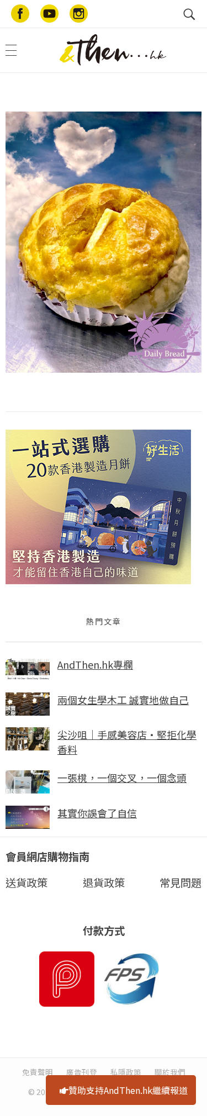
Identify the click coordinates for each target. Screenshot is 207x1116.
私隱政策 (125, 1071)
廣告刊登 (81, 1071)
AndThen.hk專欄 (95, 664)
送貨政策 (26, 882)
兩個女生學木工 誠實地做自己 (123, 699)
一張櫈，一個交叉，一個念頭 (122, 777)
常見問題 (180, 882)
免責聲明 (37, 1071)
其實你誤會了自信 (97, 813)
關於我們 (170, 1071)
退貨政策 (104, 882)
